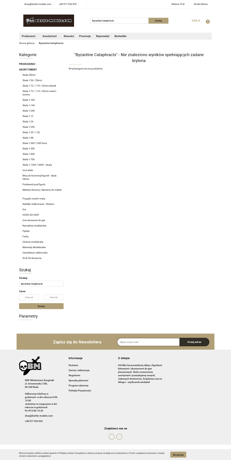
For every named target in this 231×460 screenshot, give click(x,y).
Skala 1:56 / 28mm (32, 80)
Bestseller (120, 36)
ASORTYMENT (28, 69)
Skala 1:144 (28, 105)
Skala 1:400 (28, 154)
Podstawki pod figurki (34, 184)
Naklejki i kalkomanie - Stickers (38, 204)
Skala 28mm (29, 75)
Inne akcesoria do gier (34, 220)
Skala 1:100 (28, 100)
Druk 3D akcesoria (31, 258)
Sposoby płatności (78, 380)
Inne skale (27, 170)
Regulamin (74, 375)
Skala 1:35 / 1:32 (31, 132)
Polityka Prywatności (80, 390)
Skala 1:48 (27, 137)
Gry (24, 209)
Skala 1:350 (28, 148)
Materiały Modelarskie (34, 247)
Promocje (85, 36)
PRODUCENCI (27, 64)
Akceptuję (178, 454)
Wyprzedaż (102, 36)
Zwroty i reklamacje (79, 370)
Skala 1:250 (28, 127)
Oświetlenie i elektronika (35, 252)
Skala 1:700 (28, 159)
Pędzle (25, 231)
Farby (25, 236)
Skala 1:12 (27, 116)
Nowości (69, 36)
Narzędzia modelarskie (34, 225)
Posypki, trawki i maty (33, 198)
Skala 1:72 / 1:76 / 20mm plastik (39, 85)
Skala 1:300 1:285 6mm (34, 143)
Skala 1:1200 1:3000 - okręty (37, 164)
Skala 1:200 (28, 110)
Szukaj (41, 306)
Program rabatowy (78, 385)
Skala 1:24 (27, 121)
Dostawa (73, 365)
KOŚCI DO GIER (30, 214)
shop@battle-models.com (39, 415)
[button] (76, 358)
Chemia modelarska (33, 241)
